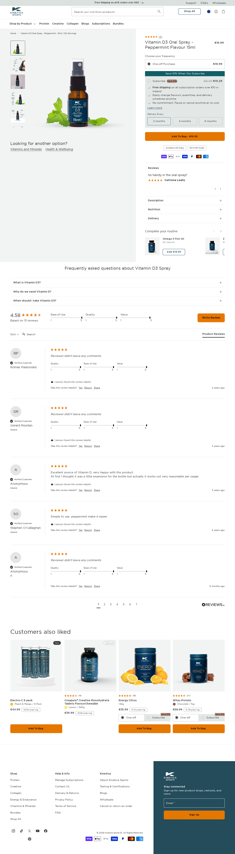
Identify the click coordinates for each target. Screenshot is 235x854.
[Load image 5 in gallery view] (17, 115)
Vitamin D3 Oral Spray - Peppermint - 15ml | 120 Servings (48, 33)
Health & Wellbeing (59, 149)
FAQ (58, 812)
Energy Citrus (128, 700)
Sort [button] (13, 334)
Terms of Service (65, 806)
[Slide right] (22, 127)
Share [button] (97, 388)
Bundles (15, 812)
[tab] (213, 335)
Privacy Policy (64, 799)
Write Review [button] (211, 318)
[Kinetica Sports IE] (17, 11)
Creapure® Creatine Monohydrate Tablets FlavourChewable (86, 702)
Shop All (15, 819)
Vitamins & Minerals (23, 806)
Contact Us (62, 786)
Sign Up (194, 815)
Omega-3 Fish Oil (174, 239)
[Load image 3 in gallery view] (17, 81)
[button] (22, 24)
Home (13, 33)
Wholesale (219, 2)
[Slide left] (13, 127)
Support (191, 2)
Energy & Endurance (23, 799)
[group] (29, 315)
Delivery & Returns (67, 793)
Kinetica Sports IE (113, 833)
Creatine (15, 786)
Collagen (15, 793)
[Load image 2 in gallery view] (17, 65)
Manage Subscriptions (69, 780)
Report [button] (88, 388)
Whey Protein (183, 700)
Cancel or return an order (116, 806)
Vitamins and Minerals (26, 149)
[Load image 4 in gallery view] (17, 98)
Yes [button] (80, 388)
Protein (15, 780)
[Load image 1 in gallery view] (17, 48)
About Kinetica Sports (114, 780)
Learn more (154, 107)
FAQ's (204, 2)
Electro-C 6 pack (22, 700)
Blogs (103, 793)
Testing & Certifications (115, 786)
